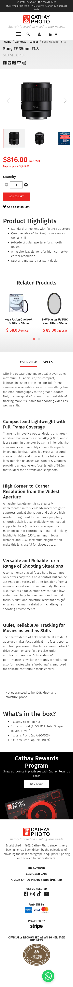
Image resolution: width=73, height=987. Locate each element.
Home (7, 41)
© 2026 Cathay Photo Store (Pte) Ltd (36, 880)
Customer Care (48, 2)
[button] (14, 138)
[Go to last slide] (8, 101)
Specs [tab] (48, 362)
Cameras (20, 41)
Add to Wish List (18, 207)
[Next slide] (65, 101)
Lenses (34, 41)
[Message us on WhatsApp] (48, 981)
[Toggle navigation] (18, 33)
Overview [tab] (28, 362)
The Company (36, 867)
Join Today (36, 784)
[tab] (34, 339)
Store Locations (27, 2)
